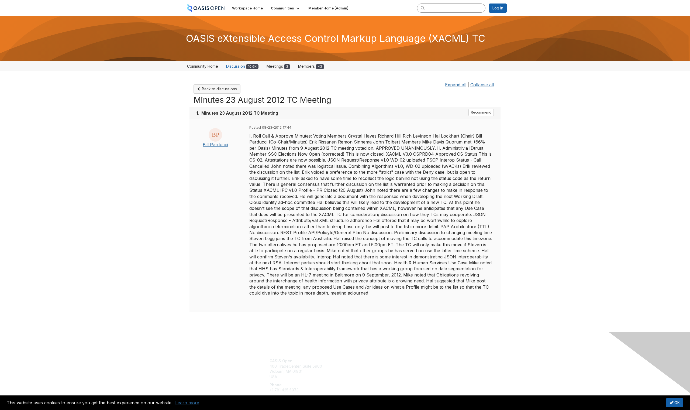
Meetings (277, 66)
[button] (285, 8)
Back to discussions (219, 89)
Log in (497, 8)
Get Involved (358, 360)
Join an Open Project (366, 369)
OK (676, 402)
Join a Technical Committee (371, 376)
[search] (422, 8)
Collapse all (482, 84)
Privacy (431, 366)
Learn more (187, 402)
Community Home (202, 66)
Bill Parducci (215, 144)
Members (310, 66)
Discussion (241, 66)
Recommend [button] (481, 112)
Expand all (455, 84)
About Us (433, 360)
